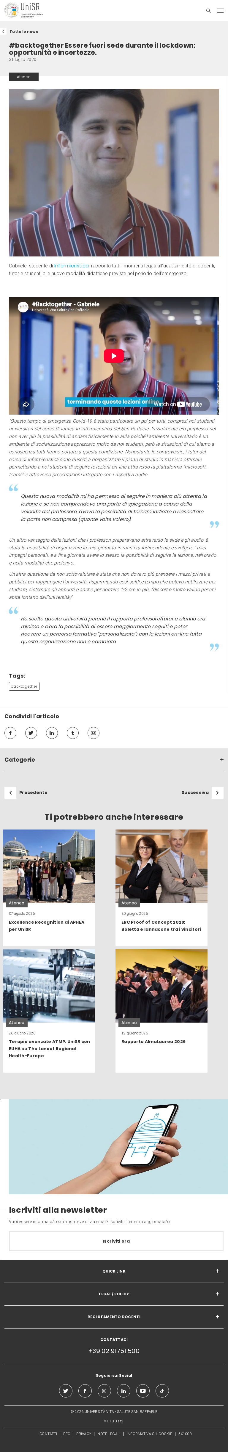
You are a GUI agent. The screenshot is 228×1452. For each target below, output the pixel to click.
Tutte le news (24, 31)
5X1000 (184, 1434)
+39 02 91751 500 (114, 1351)
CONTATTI (48, 1434)
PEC (66, 1434)
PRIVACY (83, 1434)
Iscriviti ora (116, 1241)
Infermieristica (71, 265)
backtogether (24, 686)
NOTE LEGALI (108, 1434)
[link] (49, 888)
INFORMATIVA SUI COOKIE (149, 1434)
